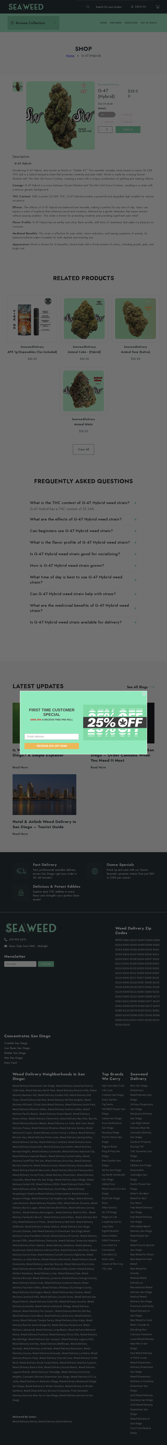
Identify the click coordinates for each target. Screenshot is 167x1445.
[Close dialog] (144, 693)
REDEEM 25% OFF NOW (52, 746)
